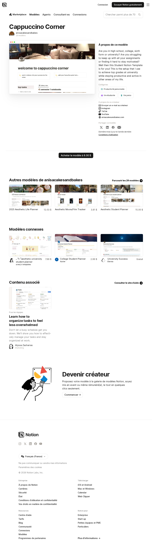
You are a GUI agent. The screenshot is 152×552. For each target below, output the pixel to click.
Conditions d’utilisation (108, 135)
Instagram (106, 108)
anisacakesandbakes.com (113, 117)
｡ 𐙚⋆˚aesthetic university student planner (29, 260)
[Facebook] (113, 127)
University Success (117, 258)
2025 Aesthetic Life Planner (23, 209)
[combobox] (123, 14)
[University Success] (122, 245)
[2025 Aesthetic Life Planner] (30, 196)
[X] (101, 127)
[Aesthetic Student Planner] (122, 196)
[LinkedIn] (107, 127)
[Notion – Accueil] (4, 4)
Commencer (72, 394)
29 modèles (21, 35)
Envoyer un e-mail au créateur (115, 105)
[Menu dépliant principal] (148, 4)
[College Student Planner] (76, 245)
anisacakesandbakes (27, 32)
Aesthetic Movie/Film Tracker (70, 209)
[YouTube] (41, 444)
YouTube (105, 114)
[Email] (119, 127)
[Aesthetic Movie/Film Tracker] (76, 196)
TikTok (104, 111)
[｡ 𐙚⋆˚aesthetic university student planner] (30, 245)
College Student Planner (73, 258)
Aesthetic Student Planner (114, 209)
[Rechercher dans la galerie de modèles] (139, 14)
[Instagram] (20, 444)
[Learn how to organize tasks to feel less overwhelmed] (30, 298)
